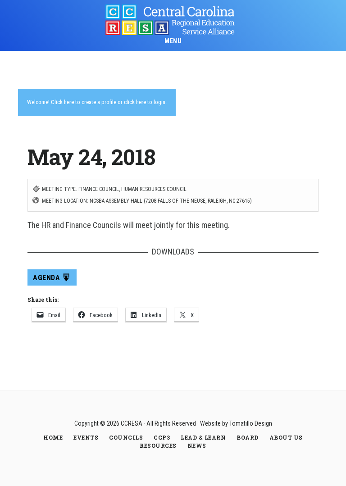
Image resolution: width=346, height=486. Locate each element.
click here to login (144, 102)
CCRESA (173, 20)
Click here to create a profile (83, 102)
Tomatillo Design (250, 423)
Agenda (46, 277)
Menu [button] (173, 41)
